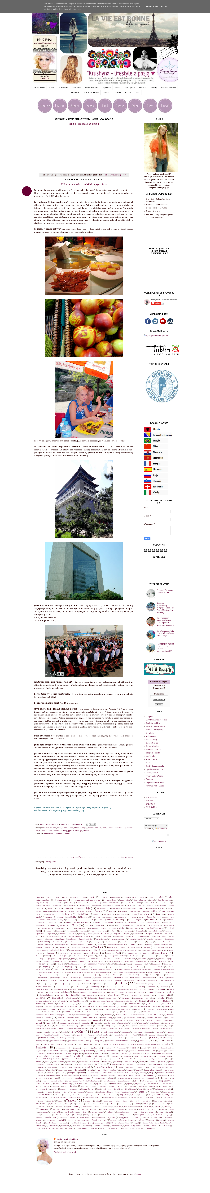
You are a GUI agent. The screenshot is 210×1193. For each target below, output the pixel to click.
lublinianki (40, 1004)
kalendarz (170, 975)
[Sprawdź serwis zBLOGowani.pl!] (159, 842)
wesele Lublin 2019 (71, 1112)
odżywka (62, 1028)
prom (137, 1056)
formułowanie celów (132, 953)
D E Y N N (72, 934)
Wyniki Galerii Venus (155, 783)
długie (97, 936)
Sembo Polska (102, 1070)
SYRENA (94, 1086)
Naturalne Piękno (110, 1023)
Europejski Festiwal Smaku (117, 944)
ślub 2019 (107, 1089)
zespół (136, 1123)
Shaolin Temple (94, 1073)
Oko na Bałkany (101, 1028)
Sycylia (73, 1086)
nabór (158, 1020)
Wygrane (124, 1117)
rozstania (63, 1067)
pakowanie (138, 1032)
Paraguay (67, 1035)
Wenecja (163, 1109)
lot (153, 998)
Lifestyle (40, 998)
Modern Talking (106, 1017)
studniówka (66, 1084)
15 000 (57, 897)
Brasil (99, 920)
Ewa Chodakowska (163, 944)
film (96, 950)
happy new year (141, 961)
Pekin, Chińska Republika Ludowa (57, 833)
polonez (133, 1048)
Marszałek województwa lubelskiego (118, 1009)
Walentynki (169, 1107)
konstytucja (108, 987)
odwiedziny (51, 1028)
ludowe (51, 1004)
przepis (105, 1059)
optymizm (55, 1032)
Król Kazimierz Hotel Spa (127, 989)
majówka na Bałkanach (108, 1006)
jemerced (61, 975)
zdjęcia (110, 1123)
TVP (37, 1104)
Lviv (94, 1004)
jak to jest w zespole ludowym (164, 969)
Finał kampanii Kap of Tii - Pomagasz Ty (123, 950)
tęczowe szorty (41, 1097)
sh (64, 1073)
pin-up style (99, 1041)
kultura (171, 992)
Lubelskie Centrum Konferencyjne (102, 1001)
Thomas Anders (108, 1097)
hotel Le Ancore (73, 964)
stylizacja (139, 1084)
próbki (66, 1059)
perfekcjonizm (134, 1038)
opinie (46, 1032)
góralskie (161, 959)
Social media (149, 1076)
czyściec (168, 931)
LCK (148, 995)
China (51, 926)
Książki (112, 992)
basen (89, 911)
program (57, 1056)
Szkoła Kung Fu (153, 1086)
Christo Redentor (45, 928)
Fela (122, 947)
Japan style (170, 972)
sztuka (54, 1089)
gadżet (91, 956)
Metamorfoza (128, 1012)
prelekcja (114, 1053)
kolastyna (49, 984)
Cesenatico (167, 922)
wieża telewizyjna (146, 1112)
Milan (117, 1015)
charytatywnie (41, 925)
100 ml (49, 897)
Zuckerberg (70, 1128)
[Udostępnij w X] (92, 824)
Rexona (77, 1064)
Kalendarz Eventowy (168, 87)
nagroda (50, 1023)
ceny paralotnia (154, 922)
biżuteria (146, 911)
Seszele (51, 1073)
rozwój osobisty (104, 1067)
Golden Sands (95, 959)
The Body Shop (75, 1097)
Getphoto (150, 733)
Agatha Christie (111, 900)
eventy (150, 944)
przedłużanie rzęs (79, 1059)
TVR (44, 1104)
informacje (156, 964)
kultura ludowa (46, 995)
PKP (147, 1041)
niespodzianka (155, 1023)
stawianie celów (56, 1081)
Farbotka (74, 947)
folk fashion (63, 953)
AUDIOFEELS (151, 797)
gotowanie (142, 959)
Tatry (151, 1095)
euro (91, 945)
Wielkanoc (110, 1112)
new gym (142, 1023)
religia (42, 1064)
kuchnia (151, 992)
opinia (38, 1032)
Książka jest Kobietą (98, 992)
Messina (108, 1012)
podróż (168, 1044)
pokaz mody (97, 1048)
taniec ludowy (45, 1095)
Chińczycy (83, 828)
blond (134, 917)
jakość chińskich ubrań (156, 972)
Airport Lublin (125, 900)
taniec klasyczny (168, 1092)
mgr (139, 1012)
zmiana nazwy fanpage (133, 1125)
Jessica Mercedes (114, 975)
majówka (59, 1007)
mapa (53, 1009)
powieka (171, 1051)
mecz (68, 1012)
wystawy (39, 1120)
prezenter (136, 1053)
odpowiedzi (127, 828)
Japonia (41, 975)
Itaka (169, 967)
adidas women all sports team (88, 900)
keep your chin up (57, 980)
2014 (92, 897)
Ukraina (114, 1104)
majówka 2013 (73, 1006)
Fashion (97, 947)
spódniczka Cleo (139, 1078)
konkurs (122, 983)
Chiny (76, 828)
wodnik (95, 1115)
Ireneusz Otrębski (158, 967)
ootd (128, 1028)
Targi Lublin (124, 1095)
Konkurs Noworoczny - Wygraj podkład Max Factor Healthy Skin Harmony (165, 608)
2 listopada (75, 897)
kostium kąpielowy (60, 989)
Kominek (88, 984)
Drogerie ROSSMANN (159, 936)
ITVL (56, 969)
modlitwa (118, 1017)
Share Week (107, 1073)
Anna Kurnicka (84, 905)
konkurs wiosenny (81, 987)
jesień (102, 975)
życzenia (149, 1128)
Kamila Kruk (43, 977)
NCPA (133, 1023)
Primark (39, 1056)
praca (77, 1054)
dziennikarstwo (101, 939)
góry (169, 959)
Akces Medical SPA (140, 900)
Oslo (72, 1032)
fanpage (63, 947)
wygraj (73, 1117)
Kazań (161, 977)
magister (39, 1006)
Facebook (50, 947)
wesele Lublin (56, 1112)
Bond (172, 917)
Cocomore (49, 931)
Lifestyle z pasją (71, 998)
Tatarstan (142, 1095)
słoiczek (111, 1075)
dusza (172, 936)
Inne (37, 967)
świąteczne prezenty (163, 1089)
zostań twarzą (165, 1125)
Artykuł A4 (151, 717)
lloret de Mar (138, 998)
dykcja (41, 939)
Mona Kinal (43, 1020)
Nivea (50, 1026)
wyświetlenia (49, 1120)
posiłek (132, 1051)
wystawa (168, 1117)
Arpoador (120, 905)
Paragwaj (91, 1035)
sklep (41, 1075)
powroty (51, 1053)
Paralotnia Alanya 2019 (122, 1035)
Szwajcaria (74, 1089)
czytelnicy (51, 934)
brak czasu (70, 920)
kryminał (171, 989)
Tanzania (59, 1095)
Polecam (109, 1048)
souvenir (48, 1078)
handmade (128, 961)
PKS (153, 1041)
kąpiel (45, 980)
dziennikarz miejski (136, 939)
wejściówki (132, 1109)
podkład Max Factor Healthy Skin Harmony (146, 1044)
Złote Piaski (76, 1125)
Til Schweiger (122, 1097)
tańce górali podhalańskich (75, 1095)
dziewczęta (85, 942)
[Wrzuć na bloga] (90, 824)
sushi (65, 1086)
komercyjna (77, 984)
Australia (69, 908)
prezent (125, 1054)
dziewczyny (96, 942)
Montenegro (56, 1020)
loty (169, 998)
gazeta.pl (162, 956)
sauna (60, 1070)
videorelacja (87, 1106)
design (148, 934)
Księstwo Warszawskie (126, 992)
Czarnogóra (140, 931)
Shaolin (82, 1073)
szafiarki (112, 1086)
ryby (77, 831)
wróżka (129, 1115)
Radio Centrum (58, 1062)
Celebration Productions (104, 922)
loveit (55, 1001)
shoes (134, 1073)
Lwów (101, 1004)
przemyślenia (94, 1059)
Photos (49, 831)
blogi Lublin (72, 917)
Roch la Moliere (169, 1064)
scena (68, 1070)
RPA (120, 1067)
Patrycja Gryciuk (66, 1038)
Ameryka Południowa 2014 (131, 903)
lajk (126, 995)
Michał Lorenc (149, 1012)
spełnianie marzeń (83, 1078)
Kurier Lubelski (72, 995)
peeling (92, 1038)
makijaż (167, 1006)
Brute (130, 920)
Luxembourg (84, 1004)
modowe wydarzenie (154, 1017)
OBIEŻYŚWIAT (152, 760)
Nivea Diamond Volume (64, 1026)
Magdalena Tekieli (165, 1004)
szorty (164, 1086)
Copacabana (71, 931)
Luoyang (74, 1004)
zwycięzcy (93, 1128)
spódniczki (153, 1078)
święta (57, 1092)
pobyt (97, 1044)
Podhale (106, 1044)
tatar (134, 1095)
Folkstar (109, 953)
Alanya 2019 (57, 903)
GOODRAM (106, 959)
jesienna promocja (90, 975)
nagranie (39, 1023)
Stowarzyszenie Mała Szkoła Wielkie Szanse (83, 1081)
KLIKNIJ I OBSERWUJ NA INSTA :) (84, 124)
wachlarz (147, 1106)
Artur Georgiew (159, 905)
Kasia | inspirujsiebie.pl (49, 824)
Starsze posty (127, 857)
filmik (104, 950)
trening (97, 1101)
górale (152, 959)
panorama (159, 1032)
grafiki (38, 961)
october (161, 1026)
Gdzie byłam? (63, 87)
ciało (70, 928)
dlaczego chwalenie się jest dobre (53, 936)
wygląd (63, 1117)
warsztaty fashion (71, 1109)
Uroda (146, 1104)
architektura (47, 828)
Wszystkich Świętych (156, 1115)
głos (73, 959)
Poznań (69, 1053)
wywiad (61, 1120)
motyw (75, 1020)
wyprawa (157, 1117)
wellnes (142, 1109)
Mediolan (98, 1012)
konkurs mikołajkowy (144, 984)
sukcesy (46, 1086)
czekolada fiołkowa (155, 931)
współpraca (140, 1115)
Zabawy (123, 1120)
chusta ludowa (59, 928)
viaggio (67, 1106)
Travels (86, 831)
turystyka (147, 1101)
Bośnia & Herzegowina (48, 920)
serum (130, 1070)
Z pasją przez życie (99, 1120)
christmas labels (169, 925)
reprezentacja (54, 1064)
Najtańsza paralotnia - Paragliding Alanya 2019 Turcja (165, 633)
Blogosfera (84, 917)
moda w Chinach (74, 1017)
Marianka (62, 1009)
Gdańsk (171, 956)
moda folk (61, 1017)
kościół (81, 989)
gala (107, 956)
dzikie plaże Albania (111, 942)
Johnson (141, 975)
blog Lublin (82, 914)
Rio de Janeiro (101, 1064)
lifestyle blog (57, 998)
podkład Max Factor (120, 1044)
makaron (124, 1006)
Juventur (161, 975)
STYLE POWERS (117, 1084)
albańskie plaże (80, 903)
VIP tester (107, 1106)
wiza (169, 1112)
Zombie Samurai (151, 1125)
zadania (151, 1120)
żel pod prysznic (128, 1128)
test (158, 1095)
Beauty (99, 911)
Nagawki (167, 1020)
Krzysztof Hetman (53, 992)
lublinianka (166, 1001)
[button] (27, 191)
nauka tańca (123, 1023)
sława (103, 1075)
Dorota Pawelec (142, 936)
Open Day (145, 1028)
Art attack (130, 905)
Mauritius (47, 1012)
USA (172, 1104)
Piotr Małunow (121, 1041)
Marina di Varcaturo (76, 1009)
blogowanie (97, 917)
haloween (117, 961)
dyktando (50, 939)
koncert (98, 984)
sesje (41, 1073)
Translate (163, 829)
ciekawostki (93, 928)
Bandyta (70, 911)
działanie (71, 939)
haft (89, 961)
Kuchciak (141, 992)
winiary (160, 1112)
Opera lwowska (166, 1028)
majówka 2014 (89, 1006)
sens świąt (113, 1070)
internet (124, 967)
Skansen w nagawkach (165, 1073)
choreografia (127, 925)
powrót (60, 1053)
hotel (52, 964)
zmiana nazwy (117, 1125)
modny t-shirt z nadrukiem (134, 1017)
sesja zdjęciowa (169, 1070)
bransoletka (90, 920)
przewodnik (129, 1059)
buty (160, 920)
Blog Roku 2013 (108, 914)
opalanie (136, 1028)
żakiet (102, 1128)
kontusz (140, 987)
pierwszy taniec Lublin (76, 1041)
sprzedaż (165, 1078)
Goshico (116, 959)
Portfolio (142, 87)
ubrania (81, 1104)
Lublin (151, 1001)
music (130, 1020)
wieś (134, 1112)
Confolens (59, 931)
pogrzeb (77, 1048)
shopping (143, 1073)
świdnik (49, 1092)
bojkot (165, 917)
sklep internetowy (53, 1075)
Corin (93, 931)
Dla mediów (77, 87)
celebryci (120, 922)
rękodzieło (87, 1064)
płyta (80, 1044)
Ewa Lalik (39, 947)
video (76, 1107)
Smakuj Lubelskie (134, 1075)
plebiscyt (71, 1044)
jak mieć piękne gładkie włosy (102, 969)
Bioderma (122, 911)
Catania (51, 922)
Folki (87, 953)
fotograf (146, 953)
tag (65, 1092)
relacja (171, 1062)
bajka (141, 908)
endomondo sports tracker (165, 942)
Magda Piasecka (150, 1004)
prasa (105, 1053)
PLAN (160, 1041)
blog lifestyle (67, 914)
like (82, 998)
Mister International (138, 1015)
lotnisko (161, 998)
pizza (140, 1041)
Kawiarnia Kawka (149, 977)
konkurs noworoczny (164, 984)
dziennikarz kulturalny (118, 939)
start (46, 1081)
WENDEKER (152, 1109)
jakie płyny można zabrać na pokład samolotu (129, 972)
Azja (54, 828)
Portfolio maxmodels (155, 766)
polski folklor (53, 1051)
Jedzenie (110, 828)
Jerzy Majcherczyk (74, 975)
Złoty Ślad (87, 1125)
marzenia (138, 1009)
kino (87, 980)
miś (161, 1015)
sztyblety (63, 1089)
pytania (71, 831)
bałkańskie (59, 911)
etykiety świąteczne (79, 944)
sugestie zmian (153, 1084)
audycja (59, 908)
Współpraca (107, 87)
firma (142, 950)
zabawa (113, 1120)
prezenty (147, 1053)
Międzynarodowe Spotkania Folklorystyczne (51, 1015)
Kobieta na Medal (129, 980)
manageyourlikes (42, 1009)
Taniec (141, 1092)
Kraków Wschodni (109, 989)
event (141, 944)
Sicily (151, 1073)
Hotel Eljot (61, 964)
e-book (124, 942)
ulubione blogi (126, 1104)
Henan (152, 961)
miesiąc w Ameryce (164, 1012)
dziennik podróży (86, 939)
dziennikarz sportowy (154, 939)
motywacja (85, 1020)
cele (59, 922)
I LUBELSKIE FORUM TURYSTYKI (94, 964)
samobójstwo (40, 1070)
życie (140, 1128)
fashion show (113, 947)
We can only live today (107, 1109)
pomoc (64, 1051)
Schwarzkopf (79, 1070)
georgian (51, 959)
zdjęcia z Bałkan (124, 1123)
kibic (68, 980)
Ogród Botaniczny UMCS (77, 1028)
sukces (38, 1086)
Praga (97, 1053)
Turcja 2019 (135, 1101)
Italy (47, 969)
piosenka (109, 1041)
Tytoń (73, 1104)
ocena (152, 1026)
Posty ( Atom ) (51, 862)
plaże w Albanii (49, 1044)
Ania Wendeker (70, 905)
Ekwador (142, 942)
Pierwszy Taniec (41, 1041)
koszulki (73, 989)
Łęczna (109, 1004)
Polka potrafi (121, 1048)
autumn (79, 908)
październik (81, 1038)
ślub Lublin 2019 (130, 1089)
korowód (152, 987)
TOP (141, 1097)
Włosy (86, 1115)
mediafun (88, 1012)
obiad (120, 1026)
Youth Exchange (82, 1120)
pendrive (112, 1038)
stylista (129, 1084)
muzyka (150, 1020)
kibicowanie (78, 980)
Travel (60, 1101)
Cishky (103, 928)
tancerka (90, 1092)
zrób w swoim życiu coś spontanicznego (49, 1128)
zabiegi (132, 1120)
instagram (80, 967)
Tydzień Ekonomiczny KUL (58, 1104)
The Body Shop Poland (92, 1097)
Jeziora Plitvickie (129, 975)
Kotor (89, 989)
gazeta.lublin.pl (151, 956)
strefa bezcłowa (110, 1081)
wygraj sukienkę (99, 1117)
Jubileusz (151, 975)
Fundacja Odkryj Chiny (61, 956)
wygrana (112, 1117)
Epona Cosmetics (45, 944)
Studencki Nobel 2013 (43, 1084)
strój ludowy (164, 1081)
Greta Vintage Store (60, 961)
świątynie (39, 1092)
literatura (125, 998)
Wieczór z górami (96, 1112)
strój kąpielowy (148, 1081)
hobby (172, 961)
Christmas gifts (154, 925)
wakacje (157, 1106)
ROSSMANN (52, 1067)
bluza (141, 917)
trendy (87, 1101)
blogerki (160, 914)
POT (154, 1051)
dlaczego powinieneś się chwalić (80, 936)
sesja (138, 1070)
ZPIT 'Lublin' (151, 807)
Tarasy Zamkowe (110, 1095)
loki (147, 998)
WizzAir (59, 1115)
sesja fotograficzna (152, 1070)
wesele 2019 (43, 1112)
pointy (86, 1048)
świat (150, 1089)
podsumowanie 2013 (63, 1048)
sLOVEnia (94, 1075)
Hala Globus (98, 961)
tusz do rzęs (158, 1101)
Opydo (64, 1032)
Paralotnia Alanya (104, 1035)
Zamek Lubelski (51, 1123)
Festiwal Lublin (41, 950)
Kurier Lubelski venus (89, 995)
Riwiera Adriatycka (118, 1064)
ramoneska (107, 1062)
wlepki (67, 1115)
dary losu (117, 934)
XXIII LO (71, 1120)
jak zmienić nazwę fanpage (100, 972)
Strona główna (39, 87)
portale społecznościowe (107, 1051)
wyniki (147, 1117)
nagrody (86, 1023)
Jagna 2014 (72, 969)
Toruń (158, 1097)
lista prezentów (112, 998)
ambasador (94, 903)
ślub (98, 1089)
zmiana (105, 1125)
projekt (77, 1056)
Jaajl (63, 969)
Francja (47, 956)
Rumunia (129, 1067)
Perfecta (122, 1038)
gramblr (46, 961)
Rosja (41, 1067)
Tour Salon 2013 (168, 1097)
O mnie (51, 87)
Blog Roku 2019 (122, 914)
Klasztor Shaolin (98, 980)
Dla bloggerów (130, 87)
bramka (80, 920)
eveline (133, 944)
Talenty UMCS (152, 773)
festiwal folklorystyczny (163, 947)
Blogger (137, 1174)
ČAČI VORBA (169, 920)
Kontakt (128, 92)
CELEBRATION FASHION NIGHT (77, 922)
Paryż (135, 1035)
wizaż (38, 1115)
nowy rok (110, 1026)
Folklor (96, 953)
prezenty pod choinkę (162, 1053)
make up (156, 1006)
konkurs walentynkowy (63, 987)
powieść (42, 1053)
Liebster (162, 995)
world (120, 1115)
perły (145, 1038)
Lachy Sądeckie (115, 995)
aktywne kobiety (42, 903)
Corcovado (83, 931)
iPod (147, 967)
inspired (58, 967)
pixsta (133, 1041)
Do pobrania (75, 92)
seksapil (90, 1070)
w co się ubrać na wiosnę (132, 1106)
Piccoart (167, 1038)
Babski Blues (115, 908)
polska (153, 1048)
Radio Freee (71, 1062)
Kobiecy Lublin (113, 980)
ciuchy (122, 928)
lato (141, 995)
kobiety (141, 980)
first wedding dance (154, 950)
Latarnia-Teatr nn (153, 750)
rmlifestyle (140, 1064)
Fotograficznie (161, 953)
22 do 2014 (103, 897)
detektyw (158, 934)
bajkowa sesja (152, 908)
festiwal (147, 947)
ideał (111, 964)
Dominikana (119, 936)
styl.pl (98, 1084)
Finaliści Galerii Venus (155, 726)
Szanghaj (132, 1086)
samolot (51, 1070)
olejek (120, 1028)
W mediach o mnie (91, 87)
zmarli (97, 1125)
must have (139, 1020)
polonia (144, 1048)
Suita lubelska (166, 1084)
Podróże (56, 831)
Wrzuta (149, 779)
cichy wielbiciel (80, 928)
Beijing (60, 828)
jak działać (85, 969)
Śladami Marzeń (87, 1089)
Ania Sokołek (57, 905)
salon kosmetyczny (164, 1067)
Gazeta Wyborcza (136, 956)
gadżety (100, 956)
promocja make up (148, 1056)
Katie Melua (135, 977)
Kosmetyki (164, 987)
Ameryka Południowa (109, 903)
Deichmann (137, 934)
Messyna (117, 1012)
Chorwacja (140, 925)
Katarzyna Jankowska (102, 977)
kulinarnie (118, 828)
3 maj (127, 897)
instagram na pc (112, 967)
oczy (169, 1026)
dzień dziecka (169, 939)
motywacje (97, 1020)
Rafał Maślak (95, 1062)
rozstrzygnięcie (75, 1067)
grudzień (73, 961)
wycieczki (39, 1117)
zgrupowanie (53, 1125)
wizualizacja (48, 1115)
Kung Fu (59, 995)
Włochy (76, 1115)
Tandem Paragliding (104, 1092)
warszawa (44, 1109)
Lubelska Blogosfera (78, 1001)
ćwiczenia (62, 934)
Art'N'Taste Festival (144, 905)
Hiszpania (163, 961)
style (106, 1084)
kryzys (41, 992)
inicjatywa (167, 964)
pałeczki (149, 1032)
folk (40, 953)
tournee (42, 1101)
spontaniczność (100, 1078)
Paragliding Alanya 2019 (52, 1035)
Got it (164, 6)
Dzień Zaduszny (72, 942)
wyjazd (136, 1117)
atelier (50, 908)
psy (170, 1059)
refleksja (153, 1062)
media (77, 1012)
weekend (122, 1109)
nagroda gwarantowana (69, 1023)
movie (109, 1020)
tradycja (51, 1101)
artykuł (171, 905)
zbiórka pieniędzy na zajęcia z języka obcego (88, 1123)
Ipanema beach (136, 967)
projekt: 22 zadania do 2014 (96, 1056)
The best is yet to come (58, 1097)
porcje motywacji (87, 1051)
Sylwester (83, 1086)
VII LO (97, 1106)
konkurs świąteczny (43, 987)
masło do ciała (162, 1009)
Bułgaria (139, 920)
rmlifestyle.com (154, 1064)
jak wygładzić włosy (81, 972)
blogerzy (48, 917)
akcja (152, 900)
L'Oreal (103, 995)
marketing (98, 1009)
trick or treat (108, 1101)
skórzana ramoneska (71, 1075)
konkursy (95, 987)
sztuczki (45, 1089)
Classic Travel (133, 928)
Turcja (125, 1101)
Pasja (38, 831)
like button (91, 998)
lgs (154, 995)
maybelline (58, 1012)
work (113, 1115)
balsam (38, 911)
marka (89, 1009)
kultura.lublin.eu (153, 746)
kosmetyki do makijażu (43, 989)
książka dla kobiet (80, 992)
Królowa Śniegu (146, 989)
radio (47, 1062)
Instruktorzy (151, 740)
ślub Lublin (117, 1089)
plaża (38, 1044)
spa (56, 1078)
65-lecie (143, 897)
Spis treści (106, 92)
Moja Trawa (170, 1017)
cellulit (141, 922)
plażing (61, 1044)
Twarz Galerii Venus (154, 776)
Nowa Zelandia (87, 1026)
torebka (149, 1097)
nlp (77, 1026)
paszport (162, 1035)
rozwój (88, 1067)
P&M (148, 763)
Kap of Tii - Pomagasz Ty (71, 977)
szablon (102, 1086)
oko (91, 1028)
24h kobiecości (116, 897)
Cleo (143, 928)
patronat (171, 1035)
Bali (169, 908)
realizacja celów (130, 1062)
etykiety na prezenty (61, 944)
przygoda (140, 1059)
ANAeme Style (150, 903)
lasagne (133, 995)
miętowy (98, 1015)
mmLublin (150, 756)
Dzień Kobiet (44, 942)
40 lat (134, 897)
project (67, 1056)
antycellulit (97, 905)
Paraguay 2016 (79, 1035)
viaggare (59, 1106)
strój (136, 1081)
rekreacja (162, 1062)
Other (81, 1031)
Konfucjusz (109, 984)
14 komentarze (77, 824)
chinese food (69, 828)
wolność (104, 1115)
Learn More (152, 6)
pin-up (89, 1041)
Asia (41, 909)
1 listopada (39, 897)
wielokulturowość (123, 1112)
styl (91, 1084)
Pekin (43, 831)
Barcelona (80, 911)
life (169, 995)
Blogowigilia (108, 917)
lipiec (101, 998)
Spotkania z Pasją (124, 1078)
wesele (172, 1109)
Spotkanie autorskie (154, 769)
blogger (60, 917)
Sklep (137, 92)
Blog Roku (96, 914)
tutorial (168, 1101)
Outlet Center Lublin (111, 1032)
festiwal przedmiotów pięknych (80, 950)
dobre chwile (107, 936)
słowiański (121, 1075)
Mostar (66, 1020)
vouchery (117, 1106)
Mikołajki (108, 1015)
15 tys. (65, 897)
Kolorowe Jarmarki (62, 984)
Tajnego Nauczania (77, 1092)
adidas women (63, 900)
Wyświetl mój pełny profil (65, 1152)
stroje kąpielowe (125, 1081)
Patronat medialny (47, 1038)
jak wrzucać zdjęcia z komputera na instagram (55, 972)
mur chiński (119, 1020)
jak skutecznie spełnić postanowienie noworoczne (133, 969)
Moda (49, 1017)
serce (122, 1070)
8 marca (153, 897)
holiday (42, 964)
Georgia (42, 959)
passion (152, 1035)
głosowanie (83, 959)
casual (41, 922)
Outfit (97, 1032)
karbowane (88, 977)
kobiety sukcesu (168, 980)
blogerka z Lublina (141, 914)
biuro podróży (134, 911)
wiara (84, 1112)
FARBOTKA (150, 804)
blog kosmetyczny (51, 914)
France (38, 956)
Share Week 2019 (122, 1073)
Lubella (63, 1001)
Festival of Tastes (134, 947)
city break (112, 928)
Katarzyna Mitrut (120, 977)
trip (117, 1101)
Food (104, 828)
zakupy (161, 1120)
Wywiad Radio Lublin (155, 786)
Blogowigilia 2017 (122, 917)
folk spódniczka (76, 953)
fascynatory (86, 947)
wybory (168, 1115)
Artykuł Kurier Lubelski (156, 720)
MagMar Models (153, 753)
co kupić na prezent (156, 928)
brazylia (119, 920)
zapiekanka (64, 1123)
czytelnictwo (40, 934)
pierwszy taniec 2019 (57, 1041)
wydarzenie (51, 1117)
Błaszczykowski (153, 917)
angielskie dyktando (42, 905)
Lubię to (140, 1001)
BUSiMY (149, 801)
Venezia (42, 1106)
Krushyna (160, 989)
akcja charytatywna (164, 900)
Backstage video (153, 723)
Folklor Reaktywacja (154, 730)
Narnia (97, 1023)
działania (61, 939)
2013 (84, 897)
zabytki (142, 1120)
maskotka (150, 1009)
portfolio (123, 1051)
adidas (162, 897)
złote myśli (65, 1125)
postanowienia (143, 1051)
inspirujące (69, 967)
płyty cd (88, 1044)
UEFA (104, 1104)
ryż (81, 831)
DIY (37, 936)
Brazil (108, 920)
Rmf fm (131, 1064)
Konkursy (154, 87)
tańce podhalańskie (94, 1095)
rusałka (138, 1067)
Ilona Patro (120, 964)
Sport (111, 1078)
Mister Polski (152, 1015)
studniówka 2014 (80, 1084)
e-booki (132, 942)
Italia (38, 969)
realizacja (117, 1062)
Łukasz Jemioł (120, 1004)
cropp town (102, 931)
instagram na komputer (96, 967)
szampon (121, 1086)
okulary (112, 1028)
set (58, 1073)
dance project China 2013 (99, 934)
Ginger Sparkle (63, 959)
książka (66, 992)
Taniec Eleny (155, 1092)
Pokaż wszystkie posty (115, 175)
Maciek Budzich (135, 1004)
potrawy (64, 831)
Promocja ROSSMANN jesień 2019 (48, 1059)
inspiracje (47, 967)
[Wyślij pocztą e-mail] (87, 824)
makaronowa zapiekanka (140, 1006)
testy (167, 1095)
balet (162, 908)
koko (41, 984)
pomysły (73, 1051)
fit (165, 950)
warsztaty (57, 1109)
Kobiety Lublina (153, 980)
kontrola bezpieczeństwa (125, 987)
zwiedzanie (82, 1128)
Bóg (61, 920)
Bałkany (47, 911)
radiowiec (82, 1062)
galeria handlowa (119, 956)
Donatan (130, 936)
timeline (133, 1097)
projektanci (115, 1056)
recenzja (142, 1062)
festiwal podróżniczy (57, 950)
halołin (108, 961)
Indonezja (139, 964)
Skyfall (84, 1075)
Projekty (118, 92)
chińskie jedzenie (94, 828)
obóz (127, 1026)
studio (56, 1084)
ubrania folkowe (93, 1104)
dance (81, 934)
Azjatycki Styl (102, 908)
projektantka (126, 1056)
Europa (101, 944)
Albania (68, 903)
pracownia (88, 1053)
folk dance (50, 953)
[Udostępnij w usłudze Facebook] (95, 824)
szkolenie (142, 1086)
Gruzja (82, 961)
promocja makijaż (165, 1056)
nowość (99, 1026)
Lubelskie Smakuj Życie (125, 1001)
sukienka (56, 1086)
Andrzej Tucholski (165, 903)
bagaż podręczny (129, 908)
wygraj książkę (84, 1117)
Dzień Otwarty (58, 942)
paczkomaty (126, 1032)
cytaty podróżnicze (125, 931)
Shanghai (72, 1073)
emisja (150, 942)
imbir (129, 964)
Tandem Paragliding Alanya (124, 1092)
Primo (47, 1056)
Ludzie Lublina (62, 1004)
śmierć (141, 1089)
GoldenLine (151, 736)
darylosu (127, 934)
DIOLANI (168, 934)
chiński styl (99, 925)
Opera (155, 1028)
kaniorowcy (55, 977)
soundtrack (163, 1075)
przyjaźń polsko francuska (156, 1059)
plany (169, 1041)
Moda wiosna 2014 (90, 1017)
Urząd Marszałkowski (160, 1104)
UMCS (138, 1104)
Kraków (97, 989)
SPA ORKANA (66, 1078)
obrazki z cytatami (139, 1026)
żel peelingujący (113, 1128)
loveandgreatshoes (42, 1001)
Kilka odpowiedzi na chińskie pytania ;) (84, 184)
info (147, 964)
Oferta (117, 87)
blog (155, 911)
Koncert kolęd (152, 743)
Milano (125, 1015)
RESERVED (67, 1064)
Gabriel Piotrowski (78, 956)
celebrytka (131, 922)
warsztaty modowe (89, 1109)
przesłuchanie (116, 1059)
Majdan (49, 1006)
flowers (171, 950)
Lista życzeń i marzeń (91, 92)
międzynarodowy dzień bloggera (80, 1015)
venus (50, 1106)
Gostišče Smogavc (129, 959)
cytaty (113, 931)
